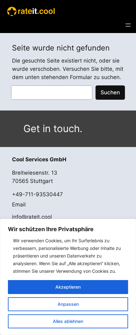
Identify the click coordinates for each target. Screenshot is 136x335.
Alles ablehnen (68, 321)
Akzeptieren (68, 287)
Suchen (110, 92)
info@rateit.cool (32, 217)
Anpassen (68, 304)
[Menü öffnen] (128, 25)
